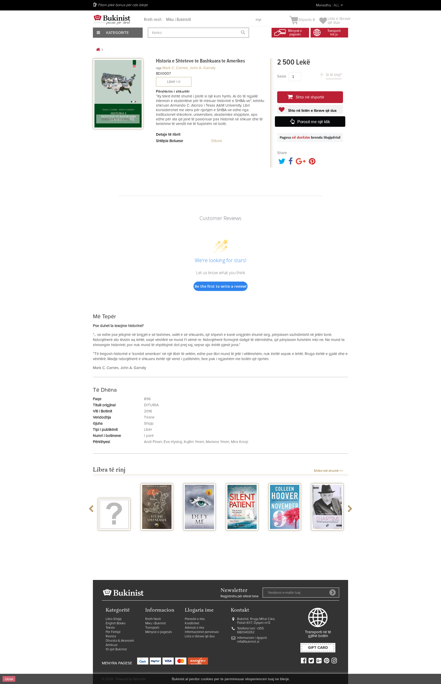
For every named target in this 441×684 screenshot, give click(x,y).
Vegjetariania (114, 535)
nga (158, 68)
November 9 (285, 535)
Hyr (259, 20)
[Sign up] (332, 592)
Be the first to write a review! (221, 286)
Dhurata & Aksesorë (120, 640)
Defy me (199, 535)
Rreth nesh (153, 20)
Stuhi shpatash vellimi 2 (157, 537)
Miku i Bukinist (155, 623)
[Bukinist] (112, 19)
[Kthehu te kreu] (98, 50)
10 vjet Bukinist (116, 649)
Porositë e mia (195, 619)
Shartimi (327, 535)
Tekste (110, 627)
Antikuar (112, 645)
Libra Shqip (113, 619)
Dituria (216, 141)
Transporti (152, 627)
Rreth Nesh (153, 619)
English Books (116, 623)
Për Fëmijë (113, 632)
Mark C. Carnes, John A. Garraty (188, 68)
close (9, 679)
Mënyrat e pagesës (158, 632)
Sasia (281, 76)
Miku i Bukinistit (178, 20)
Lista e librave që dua (200, 636)
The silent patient (242, 537)
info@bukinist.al (248, 641)
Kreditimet (192, 623)
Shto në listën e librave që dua (311, 110)
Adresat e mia (194, 627)
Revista (111, 636)
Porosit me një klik (313, 122)
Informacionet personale (202, 632)
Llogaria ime (199, 610)
